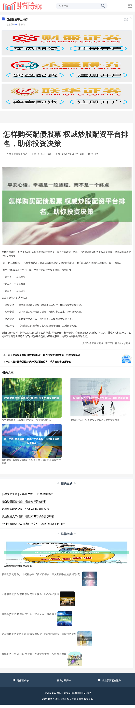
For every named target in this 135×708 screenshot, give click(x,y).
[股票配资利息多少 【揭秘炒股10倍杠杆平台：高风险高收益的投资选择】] (89, 579)
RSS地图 (75, 692)
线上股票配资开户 (111, 680)
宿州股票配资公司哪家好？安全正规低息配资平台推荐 (33, 524)
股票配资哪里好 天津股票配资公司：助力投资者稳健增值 (42, 361)
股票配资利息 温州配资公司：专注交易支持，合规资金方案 (34, 654)
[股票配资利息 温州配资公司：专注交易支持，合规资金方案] (74, 658)
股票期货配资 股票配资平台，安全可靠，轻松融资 (29, 614)
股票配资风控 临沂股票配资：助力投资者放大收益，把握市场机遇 (46, 354)
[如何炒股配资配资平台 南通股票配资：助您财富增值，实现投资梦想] (84, 638)
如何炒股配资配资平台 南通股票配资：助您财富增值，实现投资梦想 (39, 634)
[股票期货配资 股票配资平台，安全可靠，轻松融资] (64, 618)
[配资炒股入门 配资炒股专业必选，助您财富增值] (100, 397)
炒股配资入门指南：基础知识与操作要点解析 (28, 516)
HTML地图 (85, 692)
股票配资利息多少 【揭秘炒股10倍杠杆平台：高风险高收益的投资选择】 (41, 574)
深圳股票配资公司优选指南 (18, 565)
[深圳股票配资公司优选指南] (66, 552)
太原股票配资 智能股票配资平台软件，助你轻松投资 (30, 594)
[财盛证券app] (22, 5)
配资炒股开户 (64, 680)
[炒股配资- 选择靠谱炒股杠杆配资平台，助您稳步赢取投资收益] (32, 440)
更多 (126, 19)
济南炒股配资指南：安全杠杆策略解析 (24, 501)
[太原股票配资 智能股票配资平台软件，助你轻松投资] (67, 598)
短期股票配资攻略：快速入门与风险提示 (25, 509)
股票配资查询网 (75, 698)
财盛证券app (23, 680)
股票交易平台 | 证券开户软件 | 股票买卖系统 (27, 494)
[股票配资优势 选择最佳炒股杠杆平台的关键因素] (32, 397)
